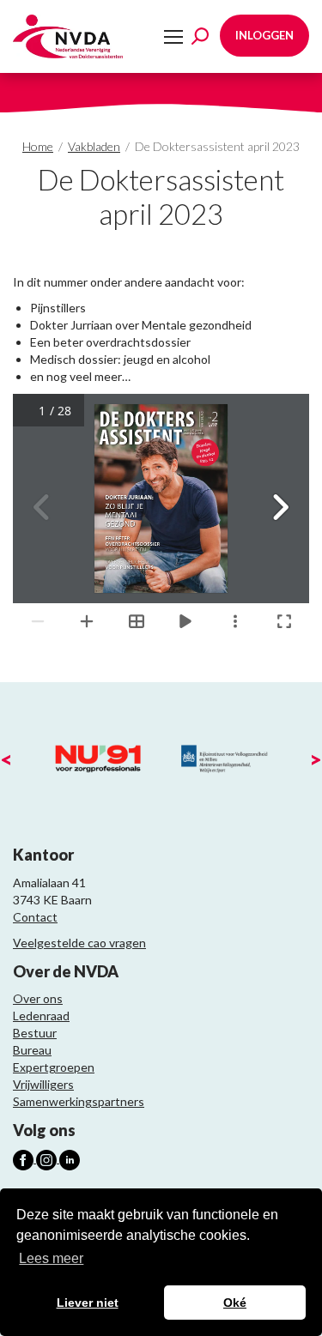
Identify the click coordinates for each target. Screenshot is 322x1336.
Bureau (32, 1050)
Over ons (38, 998)
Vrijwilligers (43, 1084)
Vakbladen (94, 146)
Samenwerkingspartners (78, 1101)
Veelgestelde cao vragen (79, 942)
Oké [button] (234, 1302)
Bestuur (35, 1032)
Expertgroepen (53, 1067)
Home (37, 146)
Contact (35, 917)
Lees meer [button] (51, 1258)
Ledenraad (41, 1015)
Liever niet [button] (87, 1302)
